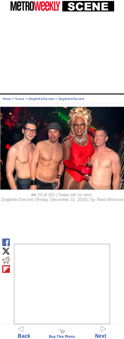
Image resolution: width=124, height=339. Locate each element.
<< (33, 194)
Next (100, 336)
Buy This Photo (62, 336)
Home (7, 98)
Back (24, 336)
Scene (19, 98)
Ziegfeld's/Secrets (41, 98)
